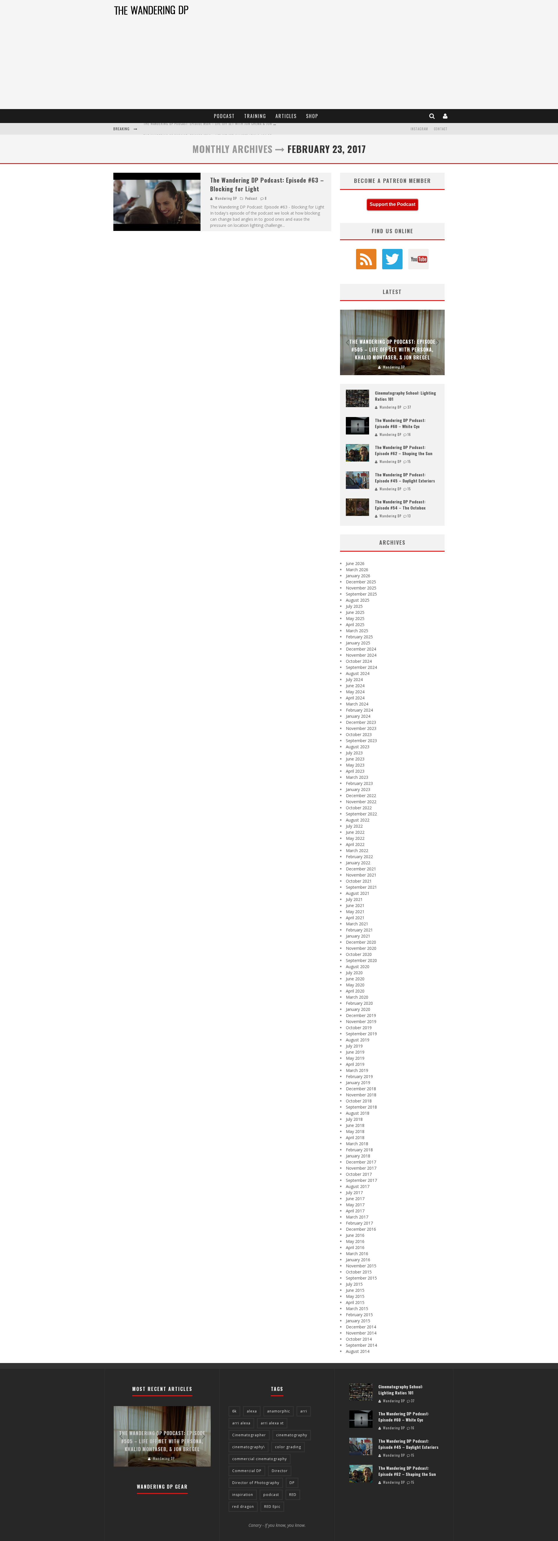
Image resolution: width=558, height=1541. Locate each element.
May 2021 (355, 911)
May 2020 (355, 985)
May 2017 (355, 1204)
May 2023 (355, 765)
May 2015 (355, 1296)
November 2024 (361, 655)
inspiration (242, 1494)
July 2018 (354, 1119)
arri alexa (241, 1423)
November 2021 (361, 875)
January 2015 (358, 1320)
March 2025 (357, 630)
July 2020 (354, 972)
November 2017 (361, 1168)
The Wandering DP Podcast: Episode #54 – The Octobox (400, 504)
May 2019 (355, 1058)
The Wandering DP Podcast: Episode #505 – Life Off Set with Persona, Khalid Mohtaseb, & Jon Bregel (392, 349)
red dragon (243, 1506)
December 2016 (361, 1229)
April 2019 (355, 1064)
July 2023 (354, 753)
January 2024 (358, 716)
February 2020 (359, 1003)
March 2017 (357, 1217)
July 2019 (354, 1046)
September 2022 (361, 814)
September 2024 (361, 667)
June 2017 (355, 1198)
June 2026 (355, 563)
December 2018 (361, 1088)
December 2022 (361, 795)
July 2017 (354, 1192)
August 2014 (357, 1351)
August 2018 (357, 1113)
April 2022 (355, 844)
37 (409, 407)
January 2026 (358, 575)
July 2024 (354, 679)
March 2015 (357, 1308)
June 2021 (355, 905)
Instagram (419, 129)
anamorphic (278, 1411)
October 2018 (359, 1101)
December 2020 (361, 942)
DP (292, 1482)
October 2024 (359, 661)
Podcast (224, 116)
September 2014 (361, 1345)
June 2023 (355, 759)
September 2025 (361, 594)
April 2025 (355, 624)
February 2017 (359, 1223)
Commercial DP (247, 1470)
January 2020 (358, 1009)
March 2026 (357, 569)
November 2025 (361, 588)
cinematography (291, 1435)
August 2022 (357, 820)
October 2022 (359, 807)
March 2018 (357, 1143)
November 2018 (361, 1095)
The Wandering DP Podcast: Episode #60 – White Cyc (400, 423)
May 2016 (355, 1241)
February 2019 (359, 1076)
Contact (441, 129)
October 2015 (359, 1272)
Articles (286, 116)
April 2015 (355, 1302)
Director (280, 1470)
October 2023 (359, 734)
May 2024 (355, 691)
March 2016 (357, 1253)
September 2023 (361, 740)
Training (255, 116)
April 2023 (355, 771)
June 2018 (355, 1125)
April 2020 (355, 991)
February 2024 (359, 710)
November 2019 (361, 1021)
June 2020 (355, 978)
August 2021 (357, 893)
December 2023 (361, 722)
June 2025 (355, 612)
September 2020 (361, 960)
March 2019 (357, 1070)
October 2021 (359, 881)
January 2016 (358, 1259)
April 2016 (355, 1247)
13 (409, 516)
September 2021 (361, 887)
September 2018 (361, 1107)
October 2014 (359, 1339)
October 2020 (359, 954)
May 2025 (355, 618)
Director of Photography (255, 1482)
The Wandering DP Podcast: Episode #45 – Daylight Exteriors (405, 477)
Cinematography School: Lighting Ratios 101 (400, 1389)
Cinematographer (249, 1435)
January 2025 (358, 643)
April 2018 (355, 1137)
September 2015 (361, 1278)
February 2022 (359, 856)
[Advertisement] (279, 65)
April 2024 (355, 698)
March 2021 (357, 924)
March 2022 (357, 850)
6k (234, 1411)
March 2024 (357, 704)
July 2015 (354, 1284)
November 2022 (361, 801)
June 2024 (355, 685)
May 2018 (355, 1131)
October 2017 (359, 1174)
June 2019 (355, 1052)
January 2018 (358, 1156)
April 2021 (355, 917)
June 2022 (355, 832)
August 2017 (357, 1186)
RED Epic (272, 1506)
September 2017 (361, 1180)
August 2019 (357, 1040)
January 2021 (358, 936)
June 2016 (355, 1235)
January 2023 (358, 789)
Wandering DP (226, 198)
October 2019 (359, 1027)
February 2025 (359, 636)
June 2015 (355, 1290)
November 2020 (361, 948)
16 (409, 434)
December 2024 (361, 649)
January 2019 (358, 1082)
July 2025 (354, 606)
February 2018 (359, 1149)
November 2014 (361, 1333)
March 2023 (357, 777)
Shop (312, 116)
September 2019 (361, 1033)
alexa (252, 1411)
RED (292, 1494)
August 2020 (357, 966)
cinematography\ (248, 1446)
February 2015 (359, 1314)
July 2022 (354, 826)
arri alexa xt (272, 1423)
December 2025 (361, 582)
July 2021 (354, 899)
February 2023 (359, 783)
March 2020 (357, 997)
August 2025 (357, 600)
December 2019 (361, 1015)
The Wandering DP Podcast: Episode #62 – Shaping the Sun (403, 450)
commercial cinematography (259, 1458)
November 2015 (361, 1266)
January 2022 (358, 862)
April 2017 (355, 1211)
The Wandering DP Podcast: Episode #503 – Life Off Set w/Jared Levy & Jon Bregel (211, 129)
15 (409, 461)
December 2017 (361, 1162)
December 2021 (361, 869)
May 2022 (355, 838)
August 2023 (357, 746)
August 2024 (357, 673)
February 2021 (359, 930)
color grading (288, 1446)
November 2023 (361, 728)
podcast (271, 1494)
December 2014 (361, 1327)
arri (303, 1411)
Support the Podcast (392, 204)
